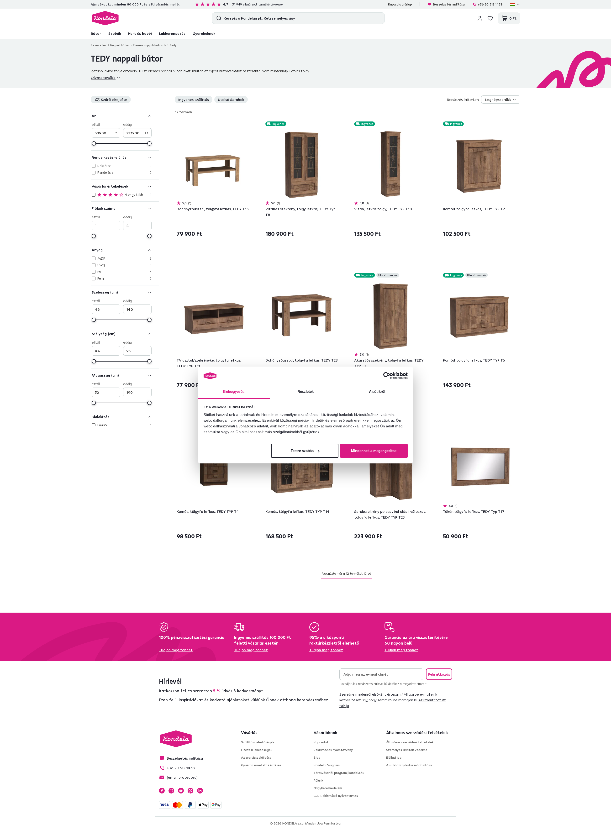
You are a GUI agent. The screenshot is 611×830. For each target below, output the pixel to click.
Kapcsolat (321, 742)
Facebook (162, 790)
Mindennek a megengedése (373, 451)
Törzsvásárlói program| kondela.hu (339, 773)
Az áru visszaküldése (256, 757)
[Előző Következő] (213, 164)
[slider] (94, 143)
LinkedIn (200, 790)
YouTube (181, 790)
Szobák (114, 33)
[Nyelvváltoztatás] (515, 4)
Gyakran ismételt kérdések (261, 765)
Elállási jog (393, 757)
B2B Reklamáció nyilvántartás (336, 795)
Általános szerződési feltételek (410, 742)
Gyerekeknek (204, 33)
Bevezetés (98, 45)
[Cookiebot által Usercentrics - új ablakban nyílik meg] (387, 375)
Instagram (171, 790)
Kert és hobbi (140, 33)
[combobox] (500, 99)
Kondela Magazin (327, 765)
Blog (317, 757)
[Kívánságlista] (490, 18)
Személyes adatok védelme (406, 750)
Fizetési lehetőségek (256, 750)
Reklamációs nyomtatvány (333, 750)
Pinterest (190, 790)
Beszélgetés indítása (449, 4)
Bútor (96, 33)
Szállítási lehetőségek (257, 742)
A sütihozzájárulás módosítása (409, 765)
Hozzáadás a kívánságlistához (247, 124)
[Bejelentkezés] (480, 18)
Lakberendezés (172, 33)
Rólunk (318, 780)
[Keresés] (218, 18)
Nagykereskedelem (328, 788)
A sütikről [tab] (377, 391)
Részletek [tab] (305, 391)
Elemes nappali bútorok (149, 45)
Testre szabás (302, 451)
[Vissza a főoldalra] (105, 18)
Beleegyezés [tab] (233, 391)
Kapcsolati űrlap (400, 4)
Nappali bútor (119, 45)
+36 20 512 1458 (490, 4)
